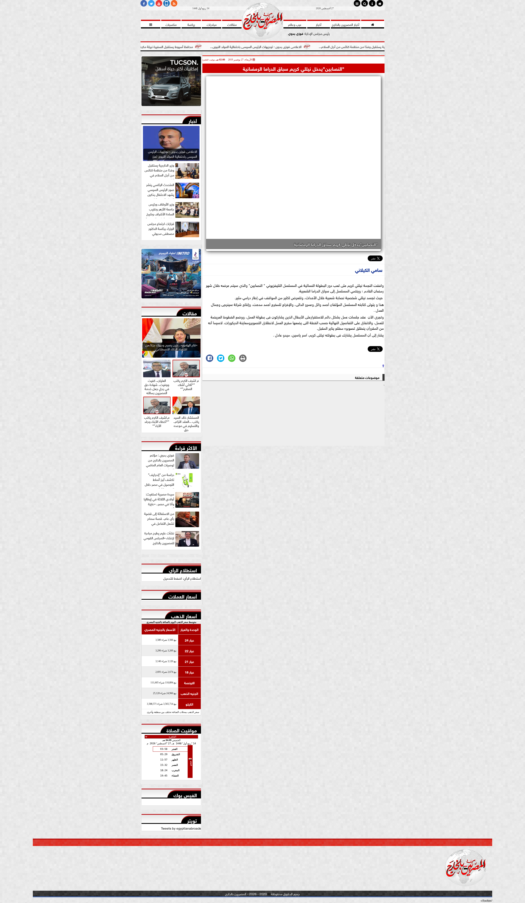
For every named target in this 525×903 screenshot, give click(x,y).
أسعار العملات (182, 596)
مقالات (190, 312)
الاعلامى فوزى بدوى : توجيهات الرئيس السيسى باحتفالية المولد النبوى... (304, 46)
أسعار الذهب (184, 615)
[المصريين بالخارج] (171, 82)
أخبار (192, 120)
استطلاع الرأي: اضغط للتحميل (182, 578)
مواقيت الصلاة (182, 729)
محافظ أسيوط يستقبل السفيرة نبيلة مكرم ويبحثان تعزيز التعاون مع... (198, 46)
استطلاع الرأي (183, 569)
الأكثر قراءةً (186, 447)
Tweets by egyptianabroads (181, 828)
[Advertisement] (293, 417)
